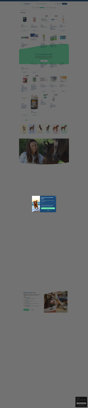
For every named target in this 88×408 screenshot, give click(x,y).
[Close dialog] (55, 196)
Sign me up (48, 208)
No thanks (48, 210)
